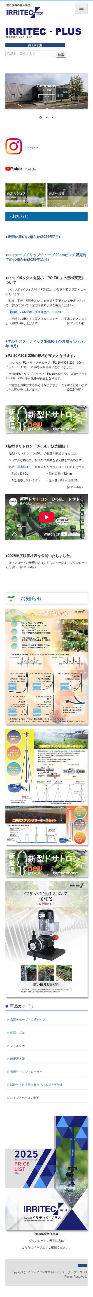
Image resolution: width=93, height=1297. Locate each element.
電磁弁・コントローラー (26, 1071)
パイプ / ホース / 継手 (24, 1098)
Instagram (31, 147)
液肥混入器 (17, 1058)
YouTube (30, 169)
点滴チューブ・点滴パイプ (27, 1019)
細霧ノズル (17, 1032)
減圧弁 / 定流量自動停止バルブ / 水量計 (36, 1085)
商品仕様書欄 (17, 467)
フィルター (17, 1045)
